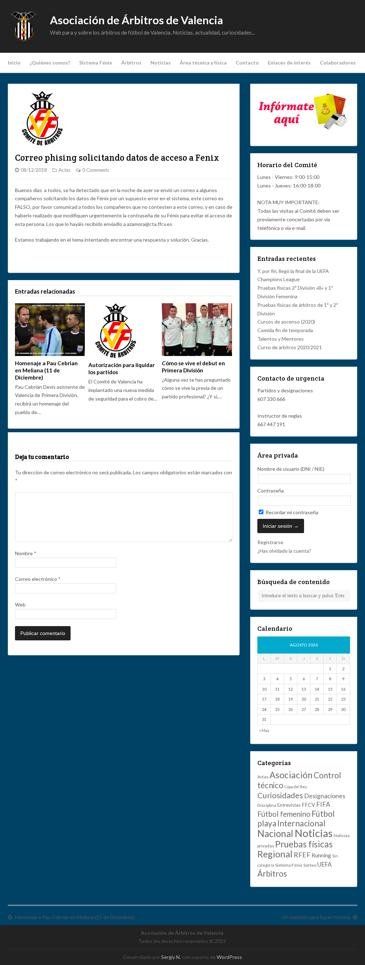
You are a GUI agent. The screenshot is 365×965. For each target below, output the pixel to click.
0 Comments (95, 170)
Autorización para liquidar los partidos (121, 368)
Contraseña (270, 490)
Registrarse (270, 542)
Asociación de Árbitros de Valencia (136, 20)
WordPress (229, 957)
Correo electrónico (38, 579)
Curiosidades (280, 795)
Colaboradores (338, 63)
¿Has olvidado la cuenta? (284, 551)
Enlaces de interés (289, 63)
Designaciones (324, 796)
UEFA (324, 864)
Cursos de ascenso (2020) (286, 322)
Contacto (247, 63)
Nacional (275, 833)
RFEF (302, 855)
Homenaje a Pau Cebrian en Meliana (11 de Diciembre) (46, 370)
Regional (275, 853)
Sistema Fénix (95, 63)
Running (321, 855)
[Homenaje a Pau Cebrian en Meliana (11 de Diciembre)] (50, 329)
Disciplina (266, 805)
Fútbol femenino (283, 814)
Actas (64, 170)
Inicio (14, 63)
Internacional (301, 823)
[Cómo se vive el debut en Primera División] (197, 329)
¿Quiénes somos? (50, 63)
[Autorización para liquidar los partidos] (123, 330)
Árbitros (131, 63)
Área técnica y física (203, 63)
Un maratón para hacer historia (316, 917)
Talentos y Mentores (280, 339)
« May (264, 730)
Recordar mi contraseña (291, 512)
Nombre (25, 553)
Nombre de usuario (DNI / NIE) (290, 469)
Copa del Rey (295, 786)
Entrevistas (288, 805)
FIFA (323, 804)
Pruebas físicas (304, 844)
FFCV (308, 804)
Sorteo (309, 865)
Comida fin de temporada (285, 330)
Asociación (291, 774)
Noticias (160, 63)
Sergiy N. (171, 957)
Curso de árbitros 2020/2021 (289, 347)
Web (20, 605)
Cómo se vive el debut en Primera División (193, 366)
